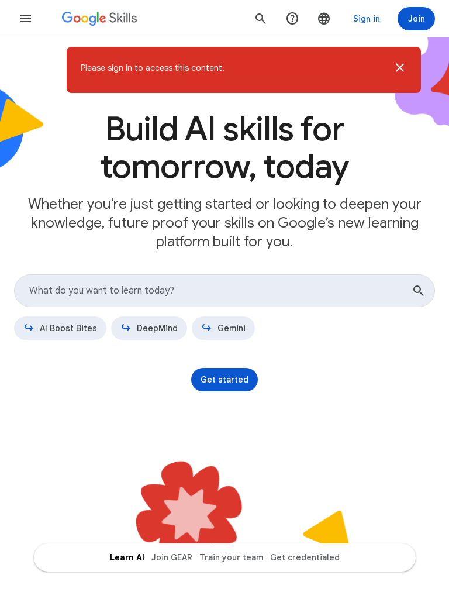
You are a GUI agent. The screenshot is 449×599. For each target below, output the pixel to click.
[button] (400, 70)
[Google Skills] (99, 19)
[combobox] (224, 290)
